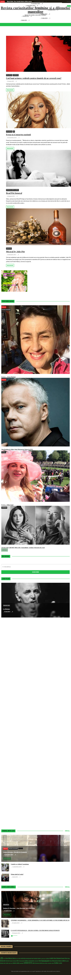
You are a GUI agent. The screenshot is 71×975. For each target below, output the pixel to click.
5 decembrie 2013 (8, 750)
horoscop (45, 961)
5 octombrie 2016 (35, 3)
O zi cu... (4, 452)
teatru (46, 963)
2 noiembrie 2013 (8, 820)
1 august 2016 (43, 14)
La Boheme (6, 609)
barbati (35, 958)
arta (17, 958)
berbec (39, 958)
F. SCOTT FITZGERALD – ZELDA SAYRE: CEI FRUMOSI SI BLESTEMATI (35, 930)
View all (4, 550)
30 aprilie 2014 (7, 681)
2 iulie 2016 (24, 20)
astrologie (28, 958)
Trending (2, 1)
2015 (4, 958)
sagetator (21, 963)
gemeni (36, 960)
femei (7, 961)
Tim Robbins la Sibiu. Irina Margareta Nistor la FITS (17, 449)
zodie (60, 963)
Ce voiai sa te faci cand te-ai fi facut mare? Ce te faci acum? (23, 18)
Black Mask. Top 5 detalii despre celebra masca (19, 1)
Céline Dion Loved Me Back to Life (13, 678)
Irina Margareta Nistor (55, 961)
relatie (14, 963)
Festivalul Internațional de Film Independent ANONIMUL (22, 14)
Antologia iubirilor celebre (12, 189)
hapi (40, 961)
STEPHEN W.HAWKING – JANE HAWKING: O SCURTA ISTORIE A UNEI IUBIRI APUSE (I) (40, 920)
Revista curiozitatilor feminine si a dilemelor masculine (35, 9)
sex (33, 963)
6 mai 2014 (7, 646)
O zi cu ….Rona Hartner (13, 16)
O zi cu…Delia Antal (7, 505)
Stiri (2, 382)
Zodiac (56, 963)
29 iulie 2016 (26, 16)
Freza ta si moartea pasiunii (18, 134)
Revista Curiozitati (6, 309)
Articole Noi (9, 74)
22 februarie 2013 (11, 254)
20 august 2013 (11, 196)
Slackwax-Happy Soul (9, 748)
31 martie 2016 (8, 910)
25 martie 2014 (8, 715)
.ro (1, 957)
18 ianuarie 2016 (16, 933)
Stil (14, 131)
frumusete (21, 960)
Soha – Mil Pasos (8, 644)
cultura (47, 958)
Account (69, 1)
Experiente (8, 248)
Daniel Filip (64, 958)
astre (19, 958)
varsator (49, 963)
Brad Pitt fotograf (14, 193)
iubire (64, 961)
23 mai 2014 (7, 611)
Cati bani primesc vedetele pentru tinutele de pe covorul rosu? (33, 78)
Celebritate (15, 74)
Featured (4, 307)
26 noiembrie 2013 (12, 137)
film (18, 961)
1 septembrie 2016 (30, 5)
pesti (10, 963)
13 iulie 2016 (44, 18)
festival (15, 960)
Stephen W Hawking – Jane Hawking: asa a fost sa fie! (19, 908)
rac (11, 963)
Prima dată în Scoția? (13, 20)
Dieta (68, 958)
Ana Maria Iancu (10, 958)
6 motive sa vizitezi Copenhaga (15, 5)
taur (44, 963)
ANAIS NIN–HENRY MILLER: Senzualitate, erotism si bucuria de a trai (23, 547)
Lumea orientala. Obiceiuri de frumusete (17, 3)
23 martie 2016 (15, 922)
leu (4, 963)
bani (32, 958)
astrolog (23, 958)
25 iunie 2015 (10, 81)
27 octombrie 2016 (39, 1)
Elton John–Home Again (10, 817)
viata (53, 963)
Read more (10, 90)
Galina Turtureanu (30, 961)
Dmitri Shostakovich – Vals (11, 783)
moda (7, 963)
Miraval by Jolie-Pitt (15, 251)
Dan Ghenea (57, 958)
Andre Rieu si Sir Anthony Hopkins (13, 713)
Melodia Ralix (6, 605)
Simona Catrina (39, 963)
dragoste (2, 961)
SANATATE (28, 963)
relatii (17, 963)
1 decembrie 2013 (8, 785)
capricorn (43, 958)
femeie (11, 960)
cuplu (51, 958)
